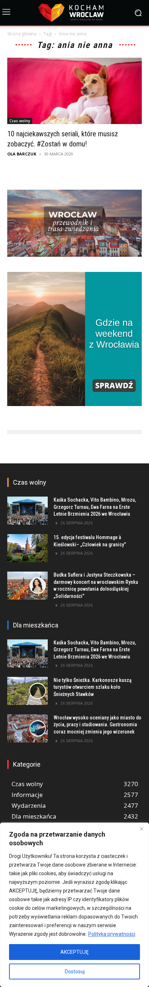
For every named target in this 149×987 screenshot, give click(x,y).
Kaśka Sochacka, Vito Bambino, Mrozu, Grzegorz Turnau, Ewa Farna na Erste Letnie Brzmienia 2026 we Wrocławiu (95, 507)
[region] (74, 905)
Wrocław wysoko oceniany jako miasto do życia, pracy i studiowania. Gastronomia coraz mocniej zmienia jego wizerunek (97, 725)
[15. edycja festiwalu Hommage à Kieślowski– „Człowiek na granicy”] (27, 548)
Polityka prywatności (111, 934)
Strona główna (22, 34)
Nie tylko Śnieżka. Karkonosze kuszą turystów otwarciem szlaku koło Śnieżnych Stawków (93, 687)
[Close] (141, 828)
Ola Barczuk (21, 154)
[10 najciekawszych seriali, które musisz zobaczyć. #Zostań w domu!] (74, 91)
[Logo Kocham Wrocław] (74, 13)
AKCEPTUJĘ (74, 952)
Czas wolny (19, 120)
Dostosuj (75, 971)
